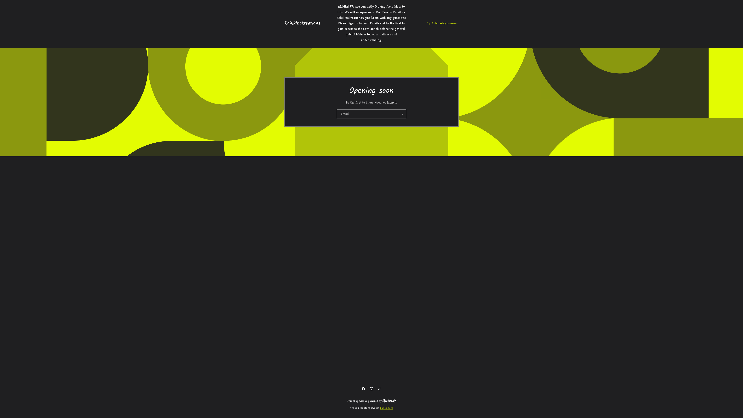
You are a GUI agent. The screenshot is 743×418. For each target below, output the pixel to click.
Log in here (386, 407)
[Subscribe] (402, 113)
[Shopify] (389, 401)
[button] (442, 23)
